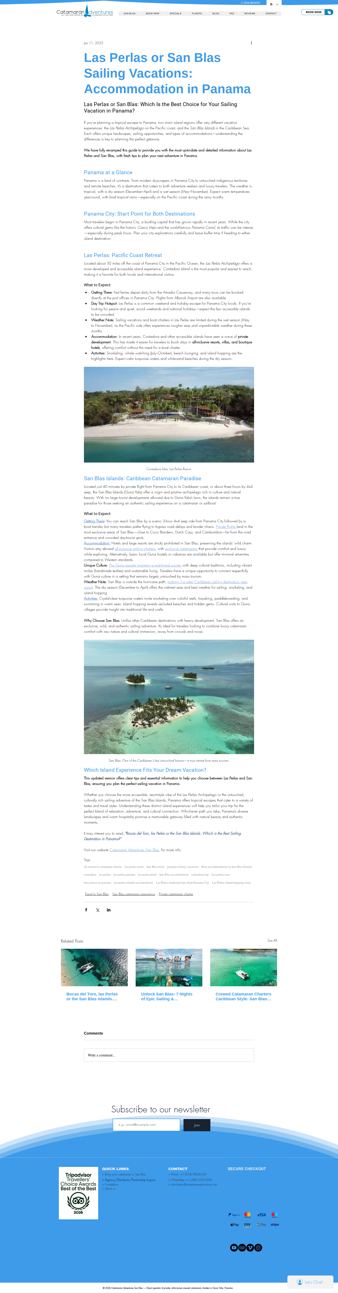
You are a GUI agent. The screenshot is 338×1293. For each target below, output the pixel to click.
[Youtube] (234, 1248)
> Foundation (110, 1184)
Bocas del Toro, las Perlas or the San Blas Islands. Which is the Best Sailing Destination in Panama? (92, 996)
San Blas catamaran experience (133, 894)
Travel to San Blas (97, 894)
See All (272, 940)
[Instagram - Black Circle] (258, 1248)
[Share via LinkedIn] (108, 910)
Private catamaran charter (176, 894)
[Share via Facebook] (86, 910)
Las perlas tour (221, 874)
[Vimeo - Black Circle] (250, 1248)
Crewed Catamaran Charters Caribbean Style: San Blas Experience (243, 996)
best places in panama (97, 882)
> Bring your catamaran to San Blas (124, 1174)
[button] (152, 13)
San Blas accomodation (174, 874)
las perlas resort (134, 866)
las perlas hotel (147, 874)
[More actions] (251, 43)
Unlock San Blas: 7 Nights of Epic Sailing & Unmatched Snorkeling (166, 996)
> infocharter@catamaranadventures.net (192, 1184)
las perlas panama (124, 874)
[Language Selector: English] (274, 4)
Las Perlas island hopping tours (231, 882)
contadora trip (200, 874)
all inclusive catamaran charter (103, 866)
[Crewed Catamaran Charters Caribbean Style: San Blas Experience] (243, 967)
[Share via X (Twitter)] (97, 910)
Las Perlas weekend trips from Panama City (182, 882)
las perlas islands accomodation (133, 882)
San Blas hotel (155, 866)
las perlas (105, 874)
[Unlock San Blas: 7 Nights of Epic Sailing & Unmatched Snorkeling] (169, 967)
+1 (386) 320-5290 (199, 1180)
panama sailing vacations (183, 866)
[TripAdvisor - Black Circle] (242, 1248)
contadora (90, 874)
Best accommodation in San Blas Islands (226, 866)
